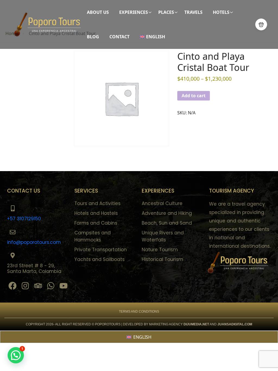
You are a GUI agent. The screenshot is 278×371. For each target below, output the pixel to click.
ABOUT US (98, 12)
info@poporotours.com (34, 242)
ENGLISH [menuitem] (142, 337)
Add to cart (194, 96)
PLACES (166, 12)
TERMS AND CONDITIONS (139, 311)
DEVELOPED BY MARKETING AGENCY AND (170, 324)
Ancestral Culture (162, 203)
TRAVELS (193, 12)
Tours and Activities (97, 203)
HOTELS (221, 12)
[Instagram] (25, 285)
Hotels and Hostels (96, 213)
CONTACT (119, 37)
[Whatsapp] (50, 285)
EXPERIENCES (133, 12)
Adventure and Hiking (167, 213)
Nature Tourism (160, 249)
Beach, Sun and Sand (167, 223)
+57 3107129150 (24, 218)
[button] (261, 24)
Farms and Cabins (95, 223)
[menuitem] (154, 36)
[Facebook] (12, 285)
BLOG (93, 37)
